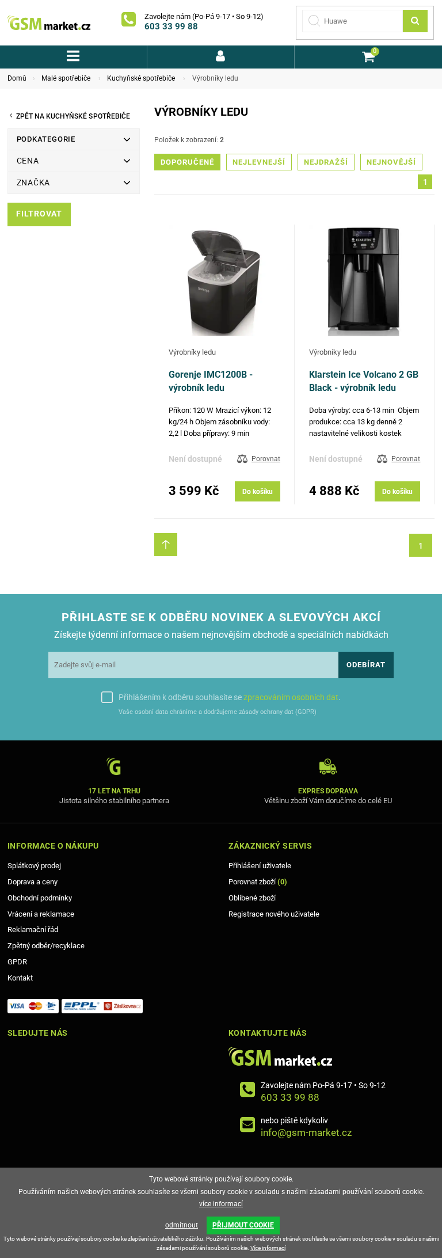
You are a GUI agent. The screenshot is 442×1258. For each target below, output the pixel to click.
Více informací (267, 1248)
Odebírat (366, 664)
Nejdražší (326, 162)
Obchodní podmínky (39, 898)
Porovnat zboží (257, 881)
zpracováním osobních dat (290, 697)
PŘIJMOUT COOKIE (243, 1225)
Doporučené (187, 162)
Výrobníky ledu (192, 352)
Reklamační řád (32, 929)
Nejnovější (391, 162)
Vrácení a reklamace (40, 914)
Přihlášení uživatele (259, 865)
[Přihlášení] (220, 57)
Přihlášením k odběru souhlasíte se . (230, 697)
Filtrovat (39, 214)
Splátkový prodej (34, 865)
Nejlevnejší (259, 162)
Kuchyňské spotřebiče (141, 78)
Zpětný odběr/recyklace (46, 945)
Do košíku (257, 492)
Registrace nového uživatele (273, 914)
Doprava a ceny (32, 881)
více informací (221, 1204)
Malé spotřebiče (65, 78)
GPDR (17, 961)
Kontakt (20, 978)
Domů (16, 78)
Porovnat (266, 459)
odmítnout (181, 1225)
